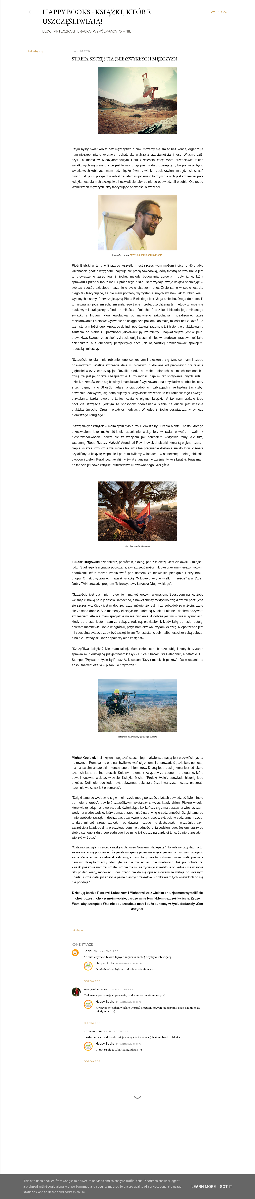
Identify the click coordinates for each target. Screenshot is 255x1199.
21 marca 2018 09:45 (121, 989)
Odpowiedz (92, 981)
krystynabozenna (96, 989)
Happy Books (105, 963)
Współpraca (105, 31)
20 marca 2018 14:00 (106, 951)
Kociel (88, 951)
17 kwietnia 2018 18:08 (129, 963)
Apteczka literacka (72, 31)
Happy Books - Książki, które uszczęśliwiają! (96, 16)
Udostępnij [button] (35, 51)
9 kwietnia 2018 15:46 (116, 1031)
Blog (47, 31)
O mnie (125, 31)
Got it (226, 1186)
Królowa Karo (93, 1031)
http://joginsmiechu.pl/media (146, 254)
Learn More (203, 1186)
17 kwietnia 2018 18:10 (128, 1001)
